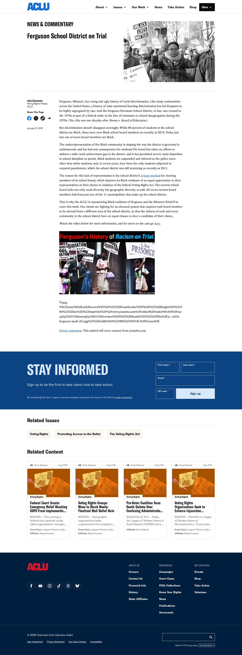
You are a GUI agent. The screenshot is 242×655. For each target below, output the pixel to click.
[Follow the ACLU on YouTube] (40, 586)
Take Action (176, 7)
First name (163, 365)
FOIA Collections (169, 585)
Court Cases (166, 578)
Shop (193, 7)
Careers (133, 571)
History (133, 592)
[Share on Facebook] (29, 119)
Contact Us (136, 578)
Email (160, 378)
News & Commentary (49, 25)
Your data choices (77, 641)
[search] (211, 637)
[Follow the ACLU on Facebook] (31, 586)
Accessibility (96, 641)
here (157, 223)
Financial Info (137, 585)
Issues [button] (118, 7)
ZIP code (162, 391)
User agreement (35, 641)
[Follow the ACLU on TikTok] (59, 586)
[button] (42, 118)
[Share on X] (36, 119)
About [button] (100, 7)
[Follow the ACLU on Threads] (68, 586)
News (158, 7)
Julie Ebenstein (35, 100)
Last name (188, 365)
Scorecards (166, 612)
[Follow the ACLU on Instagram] (50, 586)
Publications (167, 605)
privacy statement (123, 397)
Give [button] (205, 7)
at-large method (151, 175)
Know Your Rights (170, 592)
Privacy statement (56, 641)
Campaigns (166, 571)
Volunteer (200, 592)
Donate (198, 571)
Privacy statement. (70, 330)
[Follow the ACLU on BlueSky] (77, 586)
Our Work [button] (139, 7)
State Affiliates (138, 598)
